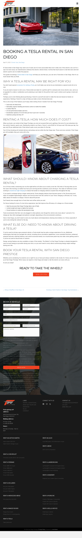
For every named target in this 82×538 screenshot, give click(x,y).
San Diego (22, 62)
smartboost (55, 529)
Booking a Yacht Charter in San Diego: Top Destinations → (62, 290)
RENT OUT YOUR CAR (29, 404)
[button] (41, 274)
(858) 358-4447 (66, 406)
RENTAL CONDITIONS (29, 402)
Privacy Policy (41, 529)
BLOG (25, 409)
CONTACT (26, 411)
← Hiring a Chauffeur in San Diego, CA (13, 290)
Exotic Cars (15, 62)
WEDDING (26, 406)
